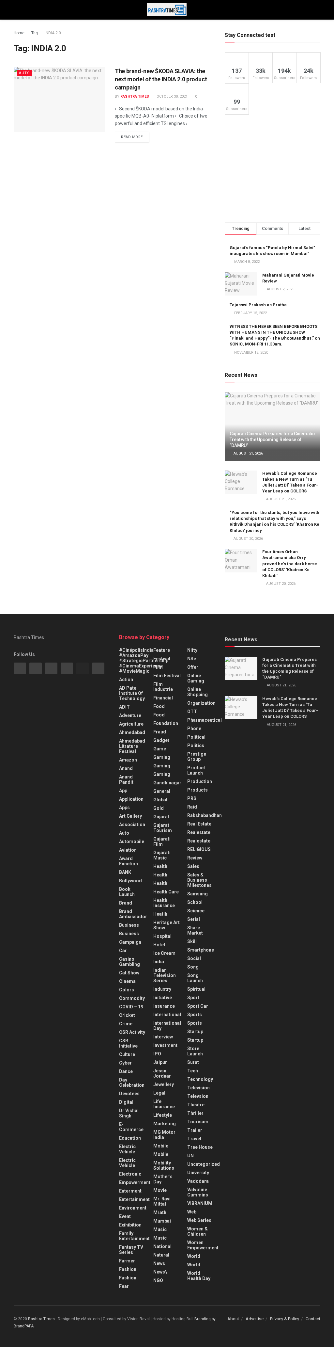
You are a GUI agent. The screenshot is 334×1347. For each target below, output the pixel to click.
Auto (24, 73)
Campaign (130, 942)
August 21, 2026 (248, 453)
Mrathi (160, 1212)
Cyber (125, 1063)
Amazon (128, 759)
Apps (124, 807)
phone (194, 728)
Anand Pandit (126, 779)
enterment (130, 1191)
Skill (192, 941)
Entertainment (134, 1199)
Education (130, 1138)
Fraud (159, 731)
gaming (161, 757)
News (159, 1263)
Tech (192, 1070)
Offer (192, 667)
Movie (160, 1190)
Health (160, 866)
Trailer (194, 1130)
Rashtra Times (134, 96)
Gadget (161, 740)
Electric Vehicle (127, 1149)
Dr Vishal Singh (129, 1113)
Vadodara (198, 1181)
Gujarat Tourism (162, 828)
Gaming (161, 765)
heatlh (160, 914)
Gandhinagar (167, 782)
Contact (313, 1318)
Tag (34, 33)
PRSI (192, 798)
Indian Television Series (164, 975)
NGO (158, 1280)
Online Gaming (195, 678)
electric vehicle (127, 1163)
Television (198, 1087)
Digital (126, 1102)
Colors (126, 989)
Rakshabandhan (204, 815)
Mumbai (162, 1221)
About (233, 1318)
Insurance (164, 1006)
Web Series (199, 1220)
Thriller (195, 1113)
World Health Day (198, 1276)
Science (196, 910)
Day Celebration (131, 1082)
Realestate (198, 832)
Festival (161, 658)
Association (132, 824)
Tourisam (197, 1121)
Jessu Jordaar (162, 1073)
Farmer (127, 1260)
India (158, 961)
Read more (132, 137)
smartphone (200, 950)
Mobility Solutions (163, 1165)
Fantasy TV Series (131, 1249)
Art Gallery (130, 816)
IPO (157, 1053)
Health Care (166, 891)
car (123, 950)
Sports (194, 1014)
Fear (124, 1286)
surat (193, 1062)
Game (159, 748)
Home (19, 33)
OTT (192, 711)
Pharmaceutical (204, 720)
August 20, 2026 (248, 539)
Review (194, 857)
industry (162, 989)
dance (126, 1071)
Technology (200, 1079)
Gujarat (161, 816)
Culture (127, 1054)
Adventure (130, 715)
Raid (192, 807)
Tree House (200, 1147)
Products (197, 790)
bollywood (130, 880)
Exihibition (130, 1224)
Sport (193, 997)
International (167, 1014)
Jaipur (160, 1062)
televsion (197, 1096)
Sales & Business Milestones (199, 880)
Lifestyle (162, 1115)
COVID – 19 (131, 1006)
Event (125, 1216)
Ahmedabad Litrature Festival (132, 746)
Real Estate (199, 823)
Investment (165, 1045)
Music (160, 1229)
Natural (161, 1255)
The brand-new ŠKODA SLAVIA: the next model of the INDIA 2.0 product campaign (161, 79)
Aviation (128, 850)
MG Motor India (164, 1135)
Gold (158, 808)
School (195, 902)
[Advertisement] (272, 168)
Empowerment (134, 1182)
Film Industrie (163, 687)
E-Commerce (131, 1127)
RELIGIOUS (199, 849)
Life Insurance (164, 1104)
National (162, 1246)
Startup (195, 1031)
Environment (132, 1208)
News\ (160, 1272)
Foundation (165, 723)
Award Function (128, 861)
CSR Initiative (128, 1043)
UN (190, 1155)
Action (126, 679)
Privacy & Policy (284, 1318)
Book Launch (127, 892)
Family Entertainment (134, 1236)
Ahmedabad (132, 732)
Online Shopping (197, 692)
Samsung (197, 893)
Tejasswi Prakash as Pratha (258, 304)
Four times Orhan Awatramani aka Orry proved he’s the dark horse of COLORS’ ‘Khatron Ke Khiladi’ (289, 563)
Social (194, 958)
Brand (125, 903)
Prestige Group (196, 756)
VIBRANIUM (199, 1203)
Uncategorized (203, 1164)
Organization (201, 703)
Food (159, 706)
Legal (159, 1093)
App (123, 790)
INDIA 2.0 (53, 33)
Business (129, 925)
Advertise (255, 1318)
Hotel (159, 944)
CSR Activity (132, 1032)
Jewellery (163, 1084)
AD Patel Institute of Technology (132, 693)
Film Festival (167, 675)
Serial (193, 919)
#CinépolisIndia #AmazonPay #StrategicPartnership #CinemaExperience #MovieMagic (143, 661)
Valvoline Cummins (197, 1192)
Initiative (162, 997)
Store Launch (195, 1051)
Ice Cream (164, 953)
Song (193, 967)
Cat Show (129, 972)
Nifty (192, 650)
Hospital (162, 936)
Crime (125, 1023)
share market (195, 930)
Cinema (127, 981)
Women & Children (197, 1231)
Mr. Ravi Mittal (162, 1201)
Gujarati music (162, 855)
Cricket (127, 1015)
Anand (126, 768)
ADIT (124, 707)
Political (196, 737)
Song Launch (195, 978)
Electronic (130, 1174)
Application (131, 799)
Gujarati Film (162, 841)
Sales (193, 866)
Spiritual (196, 989)
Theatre (196, 1104)
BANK (125, 872)
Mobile (160, 1145)
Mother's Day (163, 1179)
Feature (161, 650)
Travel (194, 1138)
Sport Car (197, 1006)
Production (199, 781)
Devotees (129, 1093)
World (193, 1256)
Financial (163, 697)
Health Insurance (164, 903)
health (160, 874)
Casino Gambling (129, 961)
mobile (160, 1154)
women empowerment (203, 1245)
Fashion (127, 1269)
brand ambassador (133, 914)
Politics (195, 745)
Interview (163, 1036)
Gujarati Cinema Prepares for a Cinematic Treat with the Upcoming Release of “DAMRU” (272, 439)
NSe (191, 658)
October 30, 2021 (172, 96)
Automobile (131, 841)
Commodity (132, 998)
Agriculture (131, 724)
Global (160, 799)
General (161, 791)
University (198, 1172)
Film (158, 667)
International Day (167, 1025)
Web (191, 1211)
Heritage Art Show (166, 925)
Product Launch (196, 770)
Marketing (164, 1123)
